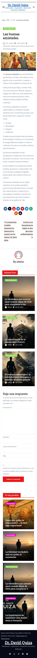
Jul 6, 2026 (18, 345)
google (14, 49)
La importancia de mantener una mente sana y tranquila (16, 618)
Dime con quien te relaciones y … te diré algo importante (16, 523)
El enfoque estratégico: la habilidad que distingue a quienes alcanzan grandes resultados (18, 378)
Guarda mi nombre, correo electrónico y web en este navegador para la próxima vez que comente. (18, 471)
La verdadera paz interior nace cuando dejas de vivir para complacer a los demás (18, 303)
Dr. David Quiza (18, 5)
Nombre (6, 437)
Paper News (20, 636)
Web (4, 456)
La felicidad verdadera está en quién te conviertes (16, 554)
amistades (7, 46)
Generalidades (10, 503)
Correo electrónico (10, 446)
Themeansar (5, 639)
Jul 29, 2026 (19, 307)
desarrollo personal (27, 46)
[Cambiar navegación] (3, 7)
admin (11, 43)
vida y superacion (9, 29)
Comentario (7, 407)
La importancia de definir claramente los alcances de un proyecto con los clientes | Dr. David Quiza (10, 231)
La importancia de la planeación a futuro (15, 340)
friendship (7, 49)
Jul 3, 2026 (18, 382)
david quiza (16, 46)
